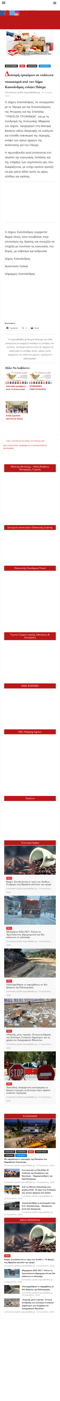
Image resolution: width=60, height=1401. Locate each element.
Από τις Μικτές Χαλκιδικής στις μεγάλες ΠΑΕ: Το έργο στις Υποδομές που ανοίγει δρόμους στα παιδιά (39, 1190)
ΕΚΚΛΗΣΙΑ (10, 1152)
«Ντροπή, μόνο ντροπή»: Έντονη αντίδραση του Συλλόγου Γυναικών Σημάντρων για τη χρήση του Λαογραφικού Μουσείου (28, 1037)
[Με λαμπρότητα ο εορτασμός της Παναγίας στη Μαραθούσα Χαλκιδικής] (30, 1133)
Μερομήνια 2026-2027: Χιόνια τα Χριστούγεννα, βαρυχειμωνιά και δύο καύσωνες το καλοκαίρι (25, 934)
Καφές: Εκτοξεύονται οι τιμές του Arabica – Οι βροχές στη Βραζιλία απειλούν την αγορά (28, 883)
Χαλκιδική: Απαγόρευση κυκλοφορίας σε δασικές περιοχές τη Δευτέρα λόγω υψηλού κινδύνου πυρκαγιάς (28, 1090)
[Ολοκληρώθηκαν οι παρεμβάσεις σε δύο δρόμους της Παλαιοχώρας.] (30, 963)
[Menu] (3, 3)
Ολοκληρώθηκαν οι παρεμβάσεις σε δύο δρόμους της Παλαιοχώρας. (26, 986)
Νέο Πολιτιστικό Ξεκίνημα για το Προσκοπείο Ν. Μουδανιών (25, 447)
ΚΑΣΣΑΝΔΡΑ (11, 66)
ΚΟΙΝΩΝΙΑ (21, 1152)
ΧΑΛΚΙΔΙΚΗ (45, 66)
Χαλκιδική (32, 66)
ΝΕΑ (22, 66)
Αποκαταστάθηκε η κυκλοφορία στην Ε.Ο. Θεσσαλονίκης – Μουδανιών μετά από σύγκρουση (38, 1206)
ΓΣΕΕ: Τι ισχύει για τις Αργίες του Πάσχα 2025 (25, 441)
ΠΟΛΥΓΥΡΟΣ (41, 1152)
